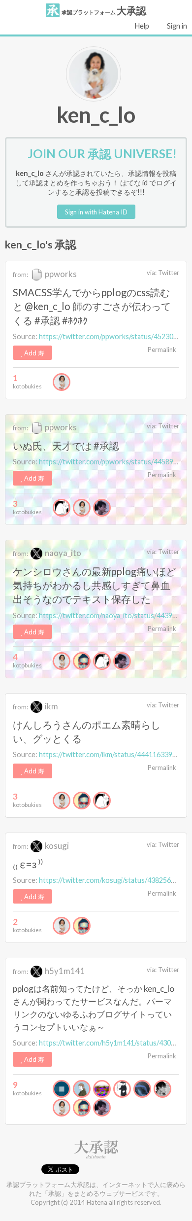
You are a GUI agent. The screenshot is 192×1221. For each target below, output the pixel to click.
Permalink (161, 349)
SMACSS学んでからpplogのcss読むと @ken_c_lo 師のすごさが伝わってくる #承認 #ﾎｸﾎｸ (92, 306)
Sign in (176, 26)
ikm (50, 706)
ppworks (60, 274)
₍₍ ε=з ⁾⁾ (28, 864)
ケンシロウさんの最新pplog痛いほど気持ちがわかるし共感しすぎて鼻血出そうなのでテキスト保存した (94, 585)
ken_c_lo (96, 114)
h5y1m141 (64, 971)
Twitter (168, 273)
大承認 (104, 10)
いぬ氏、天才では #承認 (66, 446)
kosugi (56, 845)
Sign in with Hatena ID (96, 212)
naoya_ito (62, 553)
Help (141, 26)
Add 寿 (33, 353)
